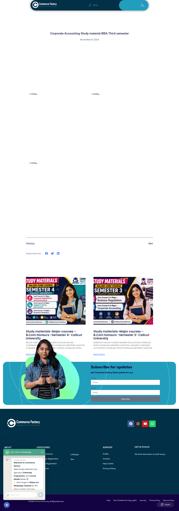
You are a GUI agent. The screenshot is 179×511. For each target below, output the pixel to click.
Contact (106, 459)
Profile (106, 454)
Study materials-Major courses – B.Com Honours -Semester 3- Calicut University (121, 334)
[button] (46, 253)
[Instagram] (138, 423)
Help (108, 500)
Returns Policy (168, 500)
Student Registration (48, 463)
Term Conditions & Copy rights (125, 500)
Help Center (108, 463)
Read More (99, 354)
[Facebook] (131, 423)
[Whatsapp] (152, 423)
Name (93, 378)
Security (143, 500)
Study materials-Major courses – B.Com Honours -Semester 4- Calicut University (54, 334)
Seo (72, 459)
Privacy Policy (109, 468)
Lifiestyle (75, 454)
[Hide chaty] (7, 505)
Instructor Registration (48, 459)
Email (93, 388)
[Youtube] (145, 423)
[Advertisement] (89, 72)
